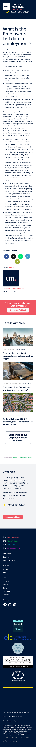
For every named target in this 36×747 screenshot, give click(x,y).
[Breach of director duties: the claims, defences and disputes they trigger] (18, 337)
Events (5, 569)
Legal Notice (7, 712)
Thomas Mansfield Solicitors (13, 288)
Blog (4, 572)
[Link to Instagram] (14, 604)
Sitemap (15, 721)
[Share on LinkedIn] (27, 256)
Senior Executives (9, 560)
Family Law (11, 545)
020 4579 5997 (18, 306)
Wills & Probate (12, 541)
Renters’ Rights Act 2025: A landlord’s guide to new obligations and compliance (18, 422)
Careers (5, 588)
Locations (6, 591)
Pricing (5, 717)
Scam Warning (7, 721)
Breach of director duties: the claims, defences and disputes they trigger (18, 356)
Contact (5, 595)
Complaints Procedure (15, 717)
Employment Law (13, 537)
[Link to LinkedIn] (5, 604)
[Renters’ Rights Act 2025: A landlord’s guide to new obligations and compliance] (18, 402)
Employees (7, 554)
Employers (6, 557)
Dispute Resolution (8, 349)
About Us (6, 581)
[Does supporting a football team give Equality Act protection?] (18, 371)
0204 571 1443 (16, 505)
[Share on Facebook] (6, 256)
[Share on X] (13, 256)
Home (5, 578)
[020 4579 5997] (4, 503)
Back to (9, 267)
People (5, 584)
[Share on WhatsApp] (20, 256)
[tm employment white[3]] (15, 6)
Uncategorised (7, 295)
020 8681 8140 (20, 12)
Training (6, 566)
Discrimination (7, 383)
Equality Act (16, 383)
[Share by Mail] (17, 261)
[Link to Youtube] (9, 604)
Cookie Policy (26, 712)
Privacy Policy (16, 712)
